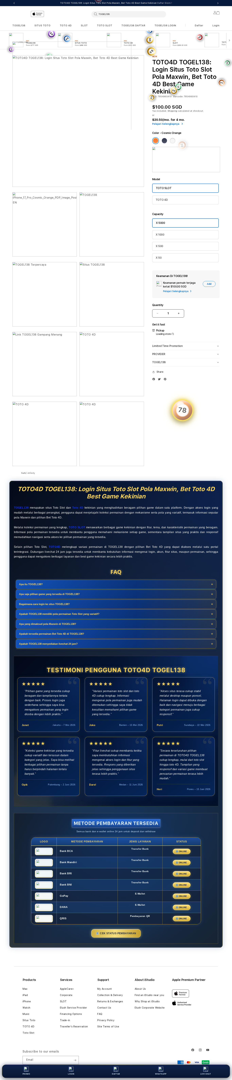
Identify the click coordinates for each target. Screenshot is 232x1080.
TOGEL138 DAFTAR (133, 25)
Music (26, 1014)
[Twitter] (160, 379)
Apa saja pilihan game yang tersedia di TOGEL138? (49, 594)
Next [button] (218, 3)
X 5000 (160, 223)
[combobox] (128, 14)
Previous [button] (14, 3)
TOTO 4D (66, 25)
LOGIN (71, 1074)
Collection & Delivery (110, 995)
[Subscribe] (75, 1060)
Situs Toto (29, 1020)
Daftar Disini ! (164, 3)
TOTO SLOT (104, 25)
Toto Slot (28, 1032)
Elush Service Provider (73, 1007)
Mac (25, 989)
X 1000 (160, 234)
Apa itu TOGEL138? (31, 584)
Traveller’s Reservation (74, 1026)
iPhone (27, 1001)
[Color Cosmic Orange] (155, 140)
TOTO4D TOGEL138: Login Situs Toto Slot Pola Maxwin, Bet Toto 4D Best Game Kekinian (116, 3)
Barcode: (178, 96)
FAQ (99, 1014)
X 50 (159, 257)
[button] (18, 25)
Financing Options (71, 1014)
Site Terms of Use (108, 1026)
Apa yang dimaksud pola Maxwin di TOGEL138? (47, 623)
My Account (104, 989)
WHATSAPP (161, 1074)
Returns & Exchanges (110, 1001)
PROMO (26, 1074)
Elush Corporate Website (150, 1007)
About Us (140, 989)
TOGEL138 (18, 25)
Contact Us (104, 1007)
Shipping (172, 111)
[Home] (71, 70)
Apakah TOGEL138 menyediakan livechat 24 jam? (48, 643)
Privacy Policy (105, 1020)
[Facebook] (154, 379)
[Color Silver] (172, 140)
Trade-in (65, 1020)
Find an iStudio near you (149, 995)
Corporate (66, 995)
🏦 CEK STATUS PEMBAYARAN (116, 933)
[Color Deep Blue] (164, 140)
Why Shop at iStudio (147, 1001)
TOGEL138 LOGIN (165, 25)
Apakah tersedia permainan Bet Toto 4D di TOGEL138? (51, 633)
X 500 (159, 246)
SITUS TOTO (42, 25)
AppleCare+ (67, 989)
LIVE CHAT (205, 1074)
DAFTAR (116, 1074)
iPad (25, 995)
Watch (26, 1007)
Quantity (157, 305)
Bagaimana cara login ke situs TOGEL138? (44, 604)
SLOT (84, 25)
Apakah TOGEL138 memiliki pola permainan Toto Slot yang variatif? (59, 613)
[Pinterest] (166, 379)
